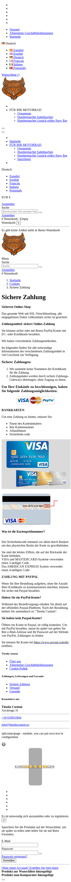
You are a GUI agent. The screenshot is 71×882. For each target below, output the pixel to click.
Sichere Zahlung (19, 684)
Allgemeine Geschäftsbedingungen (31, 33)
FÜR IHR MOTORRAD (25, 145)
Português (19, 68)
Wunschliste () (10, 74)
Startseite (15, 36)
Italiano (18, 64)
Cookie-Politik (18, 668)
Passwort (7, 848)
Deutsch (18, 57)
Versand (14, 29)
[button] (25, 110)
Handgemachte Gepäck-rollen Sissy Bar (42, 120)
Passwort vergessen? (14, 856)
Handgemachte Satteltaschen (35, 117)
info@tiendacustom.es (15, 724)
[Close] (3, 132)
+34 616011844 (11, 717)
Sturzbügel (24, 159)
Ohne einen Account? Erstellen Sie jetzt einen (30, 867)
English (18, 53)
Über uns (15, 661)
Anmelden (8, 204)
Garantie (14, 691)
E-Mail (6, 841)
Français (18, 61)
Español (18, 50)
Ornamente (24, 113)
